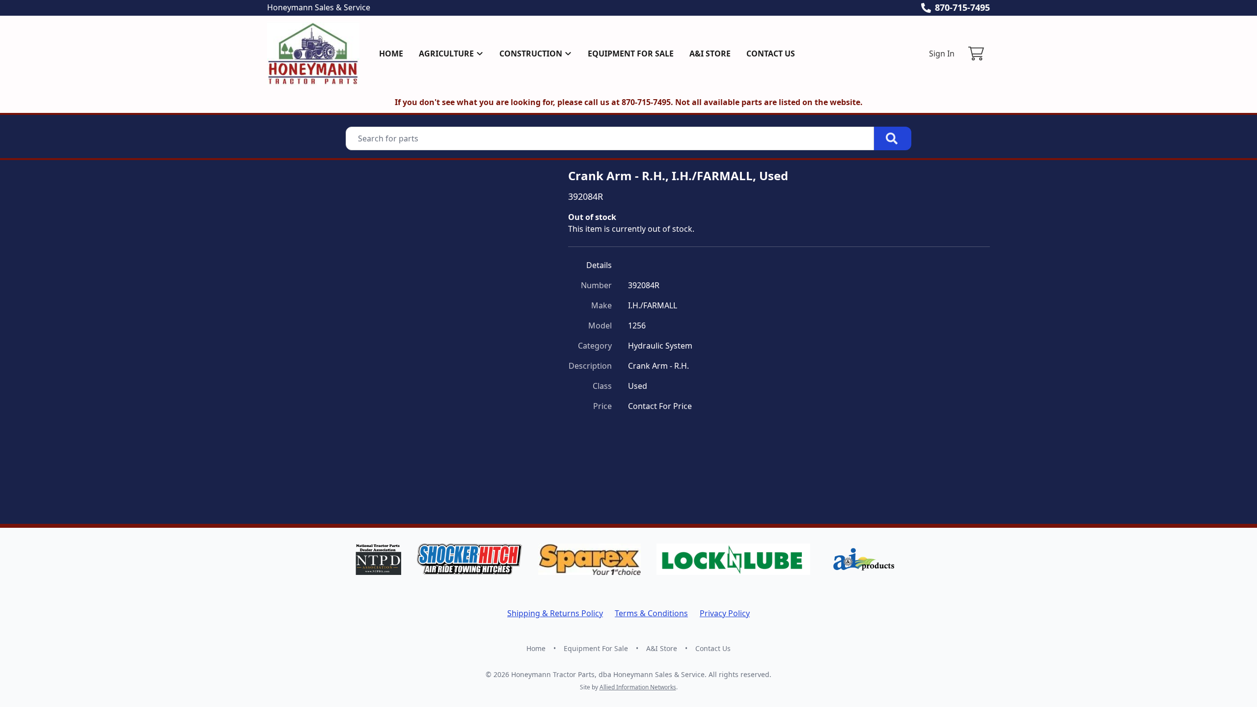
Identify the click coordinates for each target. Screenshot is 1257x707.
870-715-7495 (962, 7)
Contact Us (770, 53)
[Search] (892, 138)
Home (391, 53)
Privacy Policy (725, 613)
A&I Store (710, 53)
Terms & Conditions (651, 613)
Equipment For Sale (631, 53)
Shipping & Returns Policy (555, 613)
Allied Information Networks (638, 687)
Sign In (942, 53)
